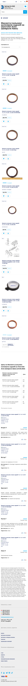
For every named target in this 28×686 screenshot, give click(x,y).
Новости (3, 654)
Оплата (2, 633)
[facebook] (1, 673)
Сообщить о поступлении (11, 345)
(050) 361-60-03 (6, 610)
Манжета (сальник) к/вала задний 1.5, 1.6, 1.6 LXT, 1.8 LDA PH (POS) (10, 186)
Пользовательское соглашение (8, 658)
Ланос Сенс (4, 51)
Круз (3, 238)
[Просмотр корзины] (25, 6)
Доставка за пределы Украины (8, 637)
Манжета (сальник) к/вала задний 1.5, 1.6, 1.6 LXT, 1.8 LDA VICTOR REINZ (11, 112)
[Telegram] (7, 673)
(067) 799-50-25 (6, 611)
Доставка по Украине (5, 635)
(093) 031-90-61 (6, 613)
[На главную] (2, 7)
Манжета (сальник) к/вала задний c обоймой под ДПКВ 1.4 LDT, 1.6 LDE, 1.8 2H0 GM (11, 262)
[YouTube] (4, 673)
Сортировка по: (5, 44)
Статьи (2, 656)
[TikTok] (12, 673)
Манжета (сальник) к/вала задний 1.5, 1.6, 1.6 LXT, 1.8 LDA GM (10, 74)
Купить (9, 80)
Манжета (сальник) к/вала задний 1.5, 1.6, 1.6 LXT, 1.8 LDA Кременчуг (10, 338)
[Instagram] (9, 673)
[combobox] (11, 47)
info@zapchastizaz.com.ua (7, 617)
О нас (2, 652)
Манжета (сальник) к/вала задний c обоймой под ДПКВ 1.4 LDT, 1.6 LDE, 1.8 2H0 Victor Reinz (11, 301)
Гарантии (3, 639)
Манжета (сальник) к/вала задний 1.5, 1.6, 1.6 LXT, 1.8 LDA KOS (10, 224)
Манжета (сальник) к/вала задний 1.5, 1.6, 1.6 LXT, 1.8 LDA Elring (10, 149)
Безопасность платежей (6, 641)
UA (16, 1)
